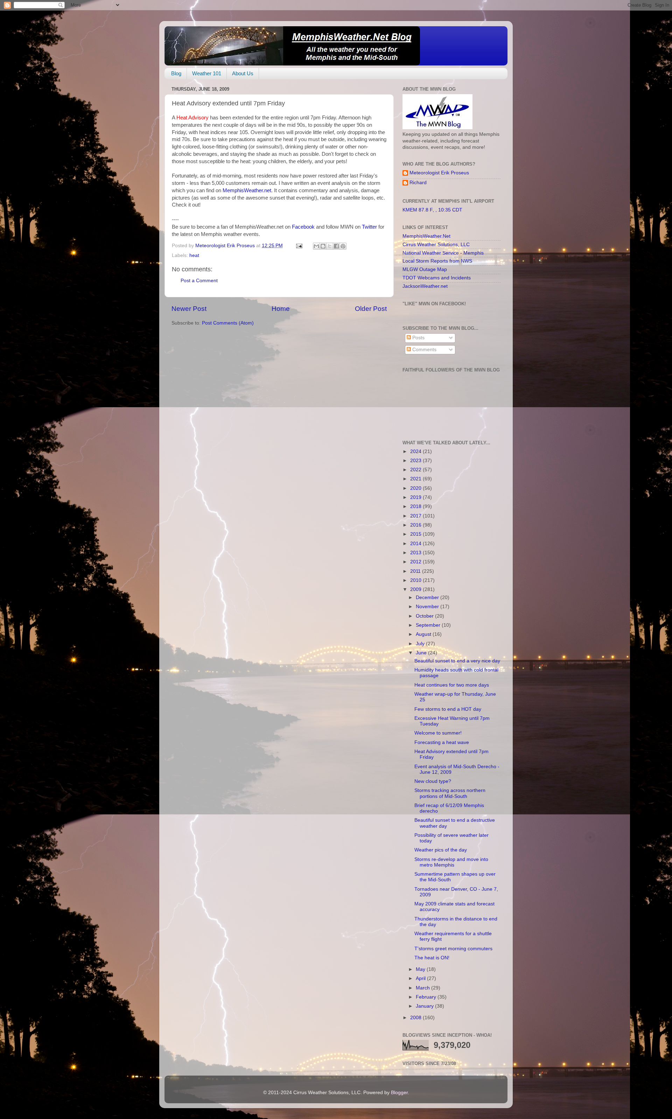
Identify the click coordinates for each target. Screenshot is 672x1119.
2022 (416, 469)
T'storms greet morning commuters (453, 948)
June (422, 652)
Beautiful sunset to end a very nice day (457, 660)
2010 (416, 580)
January (425, 1006)
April (421, 978)
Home (281, 308)
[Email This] (316, 246)
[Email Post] (299, 245)
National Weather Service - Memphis (443, 253)
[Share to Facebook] (336, 246)
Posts (418, 337)
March (423, 988)
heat (194, 255)
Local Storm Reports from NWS (437, 261)
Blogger (399, 1092)
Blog (176, 73)
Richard (418, 182)
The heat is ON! (431, 957)
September (429, 625)
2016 (416, 525)
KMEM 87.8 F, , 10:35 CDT (432, 210)
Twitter (370, 227)
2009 (416, 589)
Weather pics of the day (440, 850)
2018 (416, 506)
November (428, 606)
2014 (416, 543)
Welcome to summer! (438, 733)
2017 (416, 516)
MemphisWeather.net (247, 190)
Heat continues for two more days (451, 685)
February (427, 997)
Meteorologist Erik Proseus (439, 172)
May (421, 969)
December (428, 597)
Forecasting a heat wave (441, 742)
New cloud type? (432, 781)
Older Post (371, 308)
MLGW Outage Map (424, 269)
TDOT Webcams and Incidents (436, 277)
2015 (416, 534)
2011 (416, 571)
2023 (416, 460)
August (424, 634)
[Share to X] (329, 246)
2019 (416, 497)
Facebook (304, 227)
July (421, 643)
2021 (416, 478)
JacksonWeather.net (425, 286)
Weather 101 (206, 73)
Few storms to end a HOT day (447, 709)
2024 (416, 451)
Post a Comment (199, 280)
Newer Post (189, 308)
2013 (416, 552)
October (425, 616)
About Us (242, 73)
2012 (416, 561)
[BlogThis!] (323, 246)
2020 (416, 488)
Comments (423, 349)
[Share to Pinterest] (343, 246)
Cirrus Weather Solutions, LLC (436, 244)
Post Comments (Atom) (228, 323)
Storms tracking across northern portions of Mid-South (449, 793)
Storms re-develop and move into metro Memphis (451, 862)
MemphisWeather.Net (426, 236)
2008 (416, 1017)
